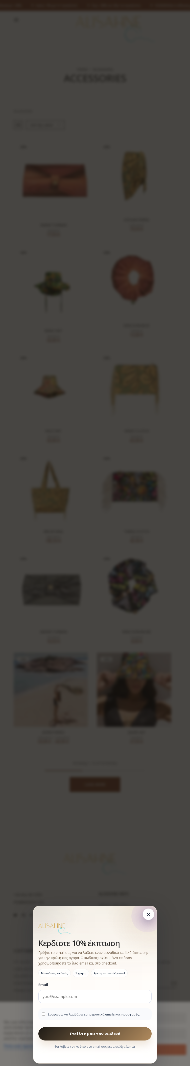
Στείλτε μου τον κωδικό (95, 1033)
